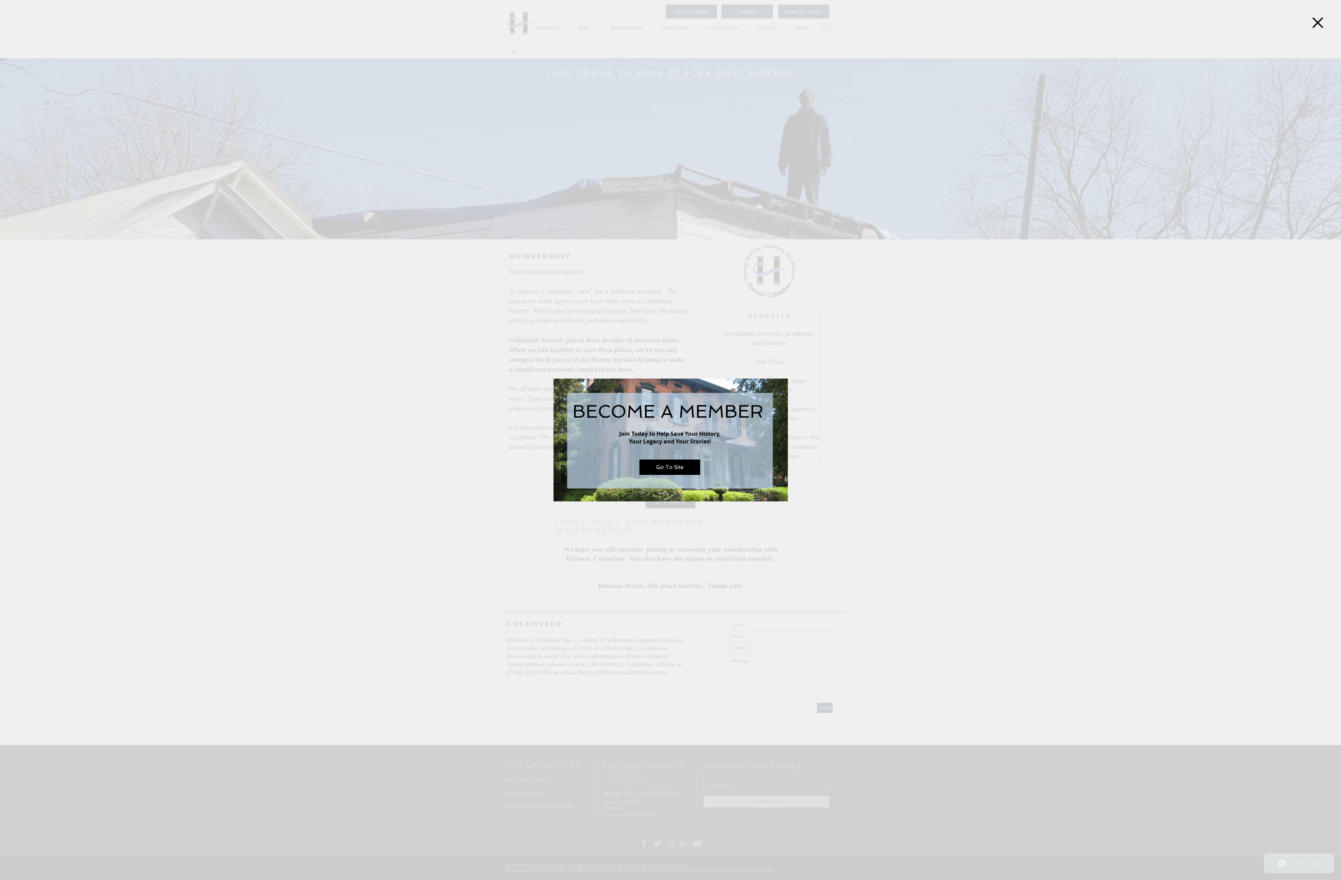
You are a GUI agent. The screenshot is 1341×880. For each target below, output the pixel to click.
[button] (1318, 22)
